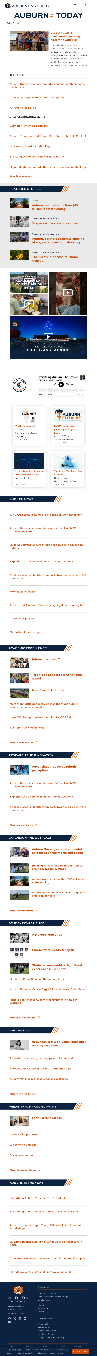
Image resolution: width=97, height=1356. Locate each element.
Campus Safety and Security (51, 1337)
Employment (44, 1299)
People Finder (44, 1327)
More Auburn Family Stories (24, 1093)
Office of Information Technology (53, 1296)
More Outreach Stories (21, 910)
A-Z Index (61, 1346)
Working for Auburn (47, 1330)
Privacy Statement (38, 1353)
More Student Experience (22, 1017)
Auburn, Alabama (16, 1305)
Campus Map (44, 1324)
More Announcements (21, 176)
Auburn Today (44, 1308)
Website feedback (16, 1313)
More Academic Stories (21, 742)
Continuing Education (48, 1293)
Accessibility (30, 1346)
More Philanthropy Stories (23, 1169)
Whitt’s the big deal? (25, 426)
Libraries (42, 1305)
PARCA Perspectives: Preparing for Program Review (65, 429)
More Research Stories (21, 825)
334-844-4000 (15, 1309)
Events (41, 1311)
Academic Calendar (47, 1334)
